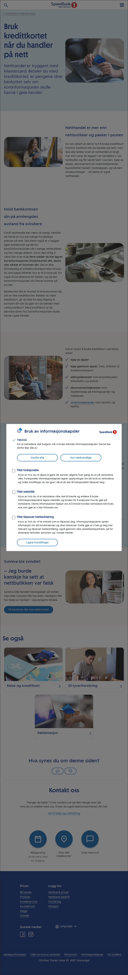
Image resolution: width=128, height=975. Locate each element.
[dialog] (64, 487)
